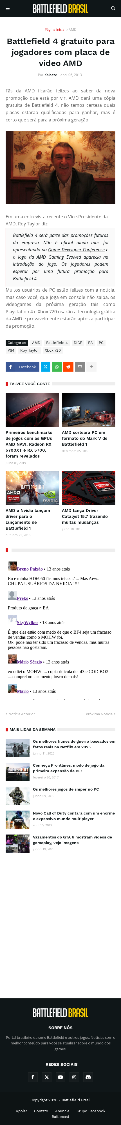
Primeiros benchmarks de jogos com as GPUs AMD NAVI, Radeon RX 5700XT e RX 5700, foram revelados (29, 444)
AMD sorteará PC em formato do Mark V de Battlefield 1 (84, 438)
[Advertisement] (60, 920)
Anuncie (62, 1111)
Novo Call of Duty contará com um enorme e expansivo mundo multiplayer (74, 816)
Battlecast (60, 1117)
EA (90, 343)
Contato (41, 1111)
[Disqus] (60, 629)
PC (101, 343)
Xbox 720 (53, 350)
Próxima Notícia (99, 713)
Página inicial (55, 29)
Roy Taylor (29, 350)
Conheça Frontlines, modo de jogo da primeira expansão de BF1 (68, 768)
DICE (78, 343)
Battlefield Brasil (76, 1100)
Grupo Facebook (91, 1111)
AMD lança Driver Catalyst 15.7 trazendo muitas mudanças (85, 516)
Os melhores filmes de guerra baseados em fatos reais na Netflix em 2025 (74, 744)
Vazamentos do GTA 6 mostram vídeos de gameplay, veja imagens (72, 840)
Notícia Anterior (21, 713)
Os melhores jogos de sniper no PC (66, 789)
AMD (73, 29)
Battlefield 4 (57, 343)
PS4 (11, 350)
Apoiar (21, 1111)
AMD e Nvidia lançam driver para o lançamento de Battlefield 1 (28, 519)
